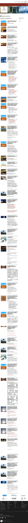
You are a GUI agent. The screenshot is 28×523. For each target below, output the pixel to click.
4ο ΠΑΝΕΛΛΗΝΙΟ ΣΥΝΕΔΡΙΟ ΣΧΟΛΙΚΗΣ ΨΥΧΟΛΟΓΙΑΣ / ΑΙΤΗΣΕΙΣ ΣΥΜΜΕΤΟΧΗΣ (12, 27)
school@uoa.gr (12, 516)
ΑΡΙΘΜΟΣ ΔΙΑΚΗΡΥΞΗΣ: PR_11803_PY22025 (10, 237)
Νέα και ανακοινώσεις (2, 509)
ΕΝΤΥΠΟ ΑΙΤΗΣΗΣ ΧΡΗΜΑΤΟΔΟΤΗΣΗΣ (11, 335)
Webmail (15, 503)
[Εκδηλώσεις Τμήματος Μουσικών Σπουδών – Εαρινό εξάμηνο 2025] (3, 248)
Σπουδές (8, 503)
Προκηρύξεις (22, 503)
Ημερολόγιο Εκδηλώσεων (24, 504)
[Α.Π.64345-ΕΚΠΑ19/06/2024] (13, 91)
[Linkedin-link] (27, 2)
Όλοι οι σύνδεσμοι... (23, 507)
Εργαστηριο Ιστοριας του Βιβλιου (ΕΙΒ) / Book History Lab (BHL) (20, 1)
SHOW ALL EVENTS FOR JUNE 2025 (3, 19)
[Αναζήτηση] (22, 2)
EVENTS (20, 21)
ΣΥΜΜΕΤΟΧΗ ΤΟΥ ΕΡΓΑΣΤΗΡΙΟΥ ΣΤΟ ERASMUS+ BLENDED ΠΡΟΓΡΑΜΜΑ (12, 21)
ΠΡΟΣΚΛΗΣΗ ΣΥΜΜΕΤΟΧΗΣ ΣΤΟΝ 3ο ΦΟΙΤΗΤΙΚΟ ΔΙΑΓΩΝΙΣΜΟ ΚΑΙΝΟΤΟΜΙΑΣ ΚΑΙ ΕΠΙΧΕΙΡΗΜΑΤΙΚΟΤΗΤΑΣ (12, 216)
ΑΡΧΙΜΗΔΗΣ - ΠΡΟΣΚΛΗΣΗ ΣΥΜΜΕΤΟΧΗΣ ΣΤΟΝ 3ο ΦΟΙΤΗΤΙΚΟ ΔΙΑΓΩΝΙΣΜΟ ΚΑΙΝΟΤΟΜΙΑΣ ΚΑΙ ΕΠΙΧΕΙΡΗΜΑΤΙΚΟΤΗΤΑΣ (12, 44)
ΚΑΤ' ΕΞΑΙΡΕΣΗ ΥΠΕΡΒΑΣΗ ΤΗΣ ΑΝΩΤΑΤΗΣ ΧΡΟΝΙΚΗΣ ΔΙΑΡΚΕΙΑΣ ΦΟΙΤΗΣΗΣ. (11, 267)
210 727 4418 (3, 516)
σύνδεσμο (15, 40)
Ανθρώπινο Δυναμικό (2, 505)
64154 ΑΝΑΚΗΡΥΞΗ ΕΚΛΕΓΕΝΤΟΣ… (11, 375)
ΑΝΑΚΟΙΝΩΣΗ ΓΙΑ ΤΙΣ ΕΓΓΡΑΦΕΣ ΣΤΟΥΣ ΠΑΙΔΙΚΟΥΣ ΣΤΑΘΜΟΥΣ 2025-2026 (12, 97)
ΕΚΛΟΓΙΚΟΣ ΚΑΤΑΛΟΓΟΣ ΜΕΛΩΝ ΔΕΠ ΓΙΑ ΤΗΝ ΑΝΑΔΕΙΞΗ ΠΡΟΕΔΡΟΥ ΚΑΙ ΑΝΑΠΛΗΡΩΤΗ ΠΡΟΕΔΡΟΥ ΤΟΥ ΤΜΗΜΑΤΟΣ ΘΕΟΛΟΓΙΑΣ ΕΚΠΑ (12, 116)
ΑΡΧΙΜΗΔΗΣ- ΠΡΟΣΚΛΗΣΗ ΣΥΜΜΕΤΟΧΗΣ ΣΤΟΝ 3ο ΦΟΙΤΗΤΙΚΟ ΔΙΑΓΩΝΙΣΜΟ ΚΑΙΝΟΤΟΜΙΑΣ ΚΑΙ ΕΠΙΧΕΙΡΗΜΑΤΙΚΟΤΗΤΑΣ (12, 142)
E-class (15, 504)
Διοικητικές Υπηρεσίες (2, 504)
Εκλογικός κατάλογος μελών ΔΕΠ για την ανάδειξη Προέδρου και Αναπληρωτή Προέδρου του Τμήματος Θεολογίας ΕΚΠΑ (13, 120)
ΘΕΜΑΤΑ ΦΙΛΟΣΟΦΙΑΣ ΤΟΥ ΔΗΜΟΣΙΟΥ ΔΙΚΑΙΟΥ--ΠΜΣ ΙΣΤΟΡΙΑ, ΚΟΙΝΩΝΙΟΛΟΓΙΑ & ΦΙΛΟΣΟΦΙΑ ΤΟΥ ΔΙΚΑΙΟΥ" (12, 440)
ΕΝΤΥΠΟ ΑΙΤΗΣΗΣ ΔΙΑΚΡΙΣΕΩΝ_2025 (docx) (12, 210)
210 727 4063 (7, 516)
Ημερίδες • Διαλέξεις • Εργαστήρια (11, 249)
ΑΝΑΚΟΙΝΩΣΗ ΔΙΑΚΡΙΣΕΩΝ (10, 331)
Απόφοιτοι (8, 508)
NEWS (19, 20)
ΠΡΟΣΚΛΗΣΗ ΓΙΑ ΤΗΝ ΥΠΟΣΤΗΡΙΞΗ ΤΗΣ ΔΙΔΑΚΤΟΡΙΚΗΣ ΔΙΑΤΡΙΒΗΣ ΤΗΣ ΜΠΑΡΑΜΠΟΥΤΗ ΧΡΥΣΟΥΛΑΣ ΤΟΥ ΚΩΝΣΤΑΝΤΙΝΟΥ (12, 284)
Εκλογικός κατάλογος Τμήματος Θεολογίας (12, 352)
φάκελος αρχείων (12, 66)
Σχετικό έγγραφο (10, 234)
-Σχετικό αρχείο (9, 293)
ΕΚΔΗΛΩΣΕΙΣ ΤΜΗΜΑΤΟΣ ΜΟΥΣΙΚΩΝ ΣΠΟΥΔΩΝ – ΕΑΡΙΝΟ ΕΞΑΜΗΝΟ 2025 (12, 246)
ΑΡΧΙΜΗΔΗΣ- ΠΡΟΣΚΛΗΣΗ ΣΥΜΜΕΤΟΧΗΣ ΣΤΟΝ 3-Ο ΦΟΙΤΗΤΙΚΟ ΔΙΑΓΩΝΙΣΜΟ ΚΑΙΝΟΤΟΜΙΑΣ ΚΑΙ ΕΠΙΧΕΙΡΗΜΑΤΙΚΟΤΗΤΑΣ (12, 313)
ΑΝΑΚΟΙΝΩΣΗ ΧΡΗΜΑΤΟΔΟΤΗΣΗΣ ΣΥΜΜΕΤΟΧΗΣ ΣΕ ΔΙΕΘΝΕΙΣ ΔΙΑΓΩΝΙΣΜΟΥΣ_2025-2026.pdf (11, 205)
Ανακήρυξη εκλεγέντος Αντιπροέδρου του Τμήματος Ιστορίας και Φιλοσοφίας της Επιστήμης (12, 415)
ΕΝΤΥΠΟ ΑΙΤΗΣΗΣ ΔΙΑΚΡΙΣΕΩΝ (10, 334)
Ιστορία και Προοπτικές (3, 508)
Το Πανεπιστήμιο (2, 503)
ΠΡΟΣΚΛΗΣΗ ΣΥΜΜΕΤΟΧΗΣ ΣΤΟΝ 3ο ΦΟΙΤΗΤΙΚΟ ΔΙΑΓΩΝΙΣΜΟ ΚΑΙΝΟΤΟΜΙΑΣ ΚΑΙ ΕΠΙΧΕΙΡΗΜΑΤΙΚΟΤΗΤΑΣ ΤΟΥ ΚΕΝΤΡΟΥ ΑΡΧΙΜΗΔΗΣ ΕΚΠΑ (12, 170)
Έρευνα (8, 505)
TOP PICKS (20, 19)
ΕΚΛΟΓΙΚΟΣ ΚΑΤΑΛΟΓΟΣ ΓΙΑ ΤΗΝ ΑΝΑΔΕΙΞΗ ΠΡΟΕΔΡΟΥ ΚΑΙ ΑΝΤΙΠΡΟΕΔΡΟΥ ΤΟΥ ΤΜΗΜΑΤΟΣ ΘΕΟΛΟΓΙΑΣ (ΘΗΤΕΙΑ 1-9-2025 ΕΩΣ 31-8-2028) (12, 348)
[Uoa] (1, 521)
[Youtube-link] (25, 2)
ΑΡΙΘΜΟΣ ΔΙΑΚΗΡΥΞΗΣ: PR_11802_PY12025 (10, 355)
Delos (15, 505)
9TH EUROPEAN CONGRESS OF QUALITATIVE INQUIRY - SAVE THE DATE (12, 156)
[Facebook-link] (0, 517)
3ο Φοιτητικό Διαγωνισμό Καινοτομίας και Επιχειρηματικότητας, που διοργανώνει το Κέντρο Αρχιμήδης (12, 490)
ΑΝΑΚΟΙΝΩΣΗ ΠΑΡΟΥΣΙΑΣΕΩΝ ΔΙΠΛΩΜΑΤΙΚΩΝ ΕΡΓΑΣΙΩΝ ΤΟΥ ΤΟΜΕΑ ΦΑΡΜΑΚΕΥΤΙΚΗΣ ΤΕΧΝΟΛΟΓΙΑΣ (12, 163)
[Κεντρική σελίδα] (4, 9)
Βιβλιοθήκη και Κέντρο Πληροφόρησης (24, 506)
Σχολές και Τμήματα (9, 504)
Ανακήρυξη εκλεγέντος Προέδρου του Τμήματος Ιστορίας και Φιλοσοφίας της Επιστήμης (11, 413)
